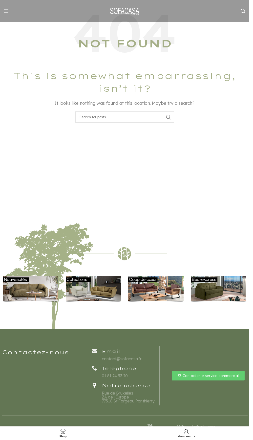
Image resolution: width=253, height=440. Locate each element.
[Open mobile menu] (6, 11)
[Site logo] (125, 10)
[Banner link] (30, 289)
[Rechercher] (243, 11)
